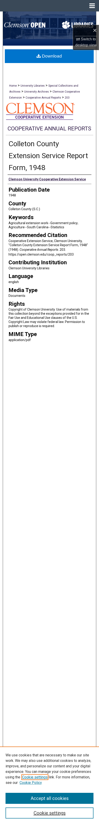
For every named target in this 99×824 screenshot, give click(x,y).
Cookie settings (35, 777)
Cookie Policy (31, 782)
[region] (49, 785)
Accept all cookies (50, 798)
